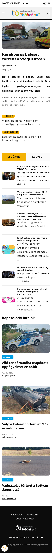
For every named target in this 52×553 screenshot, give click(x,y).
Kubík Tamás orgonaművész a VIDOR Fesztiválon (33, 167)
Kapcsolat (16, 514)
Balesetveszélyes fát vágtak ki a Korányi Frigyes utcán (21, 138)
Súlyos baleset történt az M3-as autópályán (25, 426)
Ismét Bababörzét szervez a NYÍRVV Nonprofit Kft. (32, 239)
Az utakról (7, 357)
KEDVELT (38, 156)
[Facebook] (23, 3)
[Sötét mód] (49, 3)
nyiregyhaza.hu (9, 65)
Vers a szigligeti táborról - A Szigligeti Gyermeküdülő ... (32, 193)
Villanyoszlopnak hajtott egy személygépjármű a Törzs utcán (22, 122)
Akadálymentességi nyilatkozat (21, 537)
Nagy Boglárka (8, 376)
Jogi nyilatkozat (25, 518)
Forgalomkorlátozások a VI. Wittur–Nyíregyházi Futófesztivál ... (32, 292)
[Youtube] (27, 3)
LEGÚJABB (14, 156)
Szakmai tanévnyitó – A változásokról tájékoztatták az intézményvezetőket (32, 216)
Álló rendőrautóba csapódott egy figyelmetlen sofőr (25, 365)
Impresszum (32, 514)
